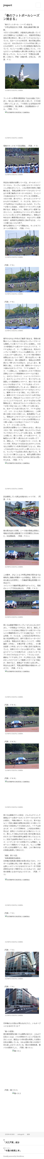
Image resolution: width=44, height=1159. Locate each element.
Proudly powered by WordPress (13, 1156)
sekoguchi (20, 1134)
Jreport (7, 5)
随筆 (28, 1134)
